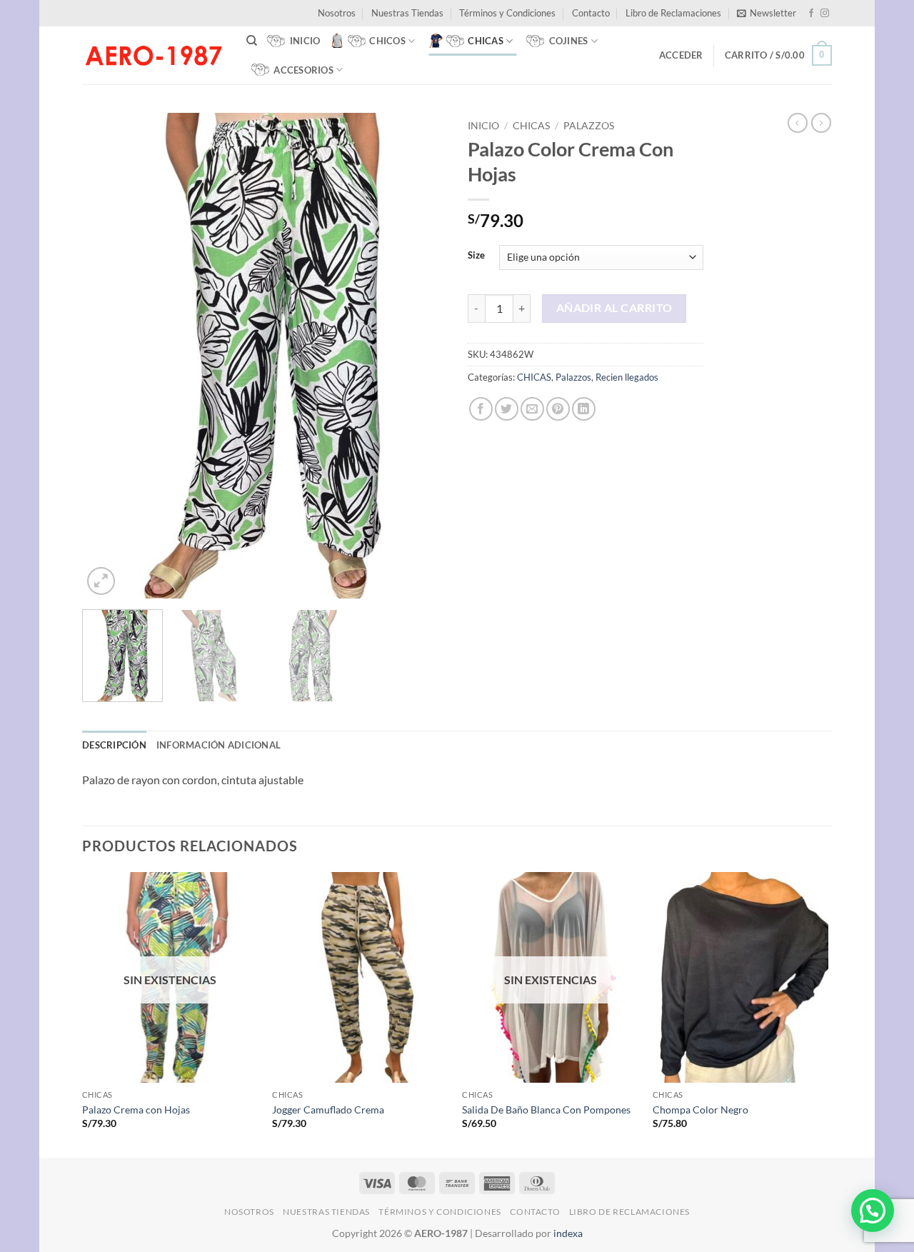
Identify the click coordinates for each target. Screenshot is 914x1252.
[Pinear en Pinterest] (558, 409)
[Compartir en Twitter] (506, 409)
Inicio (483, 125)
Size (476, 256)
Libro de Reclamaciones (673, 13)
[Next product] (798, 123)
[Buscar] (251, 40)
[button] (766, 13)
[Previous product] (821, 123)
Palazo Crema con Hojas (136, 1109)
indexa (568, 1233)
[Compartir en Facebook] (481, 409)
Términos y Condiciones (507, 13)
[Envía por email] (532, 409)
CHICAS (531, 125)
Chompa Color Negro (700, 1109)
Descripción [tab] (114, 745)
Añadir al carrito (614, 307)
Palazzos (588, 125)
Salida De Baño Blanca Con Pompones (546, 1109)
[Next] (421, 355)
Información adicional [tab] (218, 745)
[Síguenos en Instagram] (824, 14)
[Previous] (107, 355)
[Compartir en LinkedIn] (584, 409)
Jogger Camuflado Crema (328, 1109)
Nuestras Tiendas (407, 13)
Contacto (591, 13)
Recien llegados (627, 377)
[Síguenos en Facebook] (811, 14)
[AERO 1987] (153, 55)
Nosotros (337, 13)
